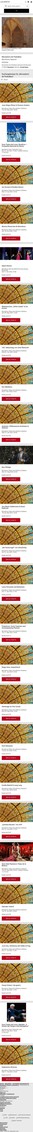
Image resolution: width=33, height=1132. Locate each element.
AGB (1, 1125)
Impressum (3, 1124)
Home (2, 1083)
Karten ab (5, 113)
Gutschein (3, 1099)
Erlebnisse (3, 1105)
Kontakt (2, 1108)
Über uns (2, 1092)
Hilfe (1, 1109)
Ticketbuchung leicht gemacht (9, 1097)
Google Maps (24, 67)
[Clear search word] (27, 6)
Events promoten (5, 1102)
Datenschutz (4, 1127)
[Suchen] (16, 11)
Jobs (1, 1111)
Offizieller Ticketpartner (7, 1094)
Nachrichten (3, 1123)
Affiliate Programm (6, 1104)
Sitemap (2, 1128)
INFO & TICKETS (11, 117)
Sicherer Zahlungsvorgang (8, 1098)
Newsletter (3, 1130)
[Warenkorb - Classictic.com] (28, 2)
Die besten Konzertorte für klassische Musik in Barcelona (14, 1084)
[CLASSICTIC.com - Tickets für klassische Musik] (5, 2)
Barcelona (10, 67)
